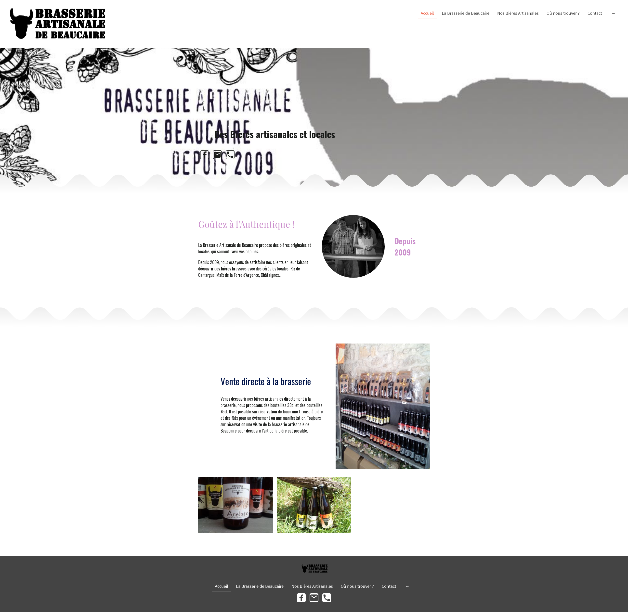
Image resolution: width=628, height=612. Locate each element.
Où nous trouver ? (563, 13)
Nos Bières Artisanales (518, 13)
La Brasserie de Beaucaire (465, 13)
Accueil (427, 13)
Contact (595, 13)
